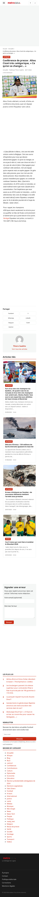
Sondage (10, 834)
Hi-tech (9, 793)
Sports (8, 539)
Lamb (9, 801)
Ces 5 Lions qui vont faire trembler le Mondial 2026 (19, 543)
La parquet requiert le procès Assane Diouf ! (20, 698)
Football (10, 791)
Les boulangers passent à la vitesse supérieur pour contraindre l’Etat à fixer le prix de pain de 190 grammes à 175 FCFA (20, 689)
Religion (10, 824)
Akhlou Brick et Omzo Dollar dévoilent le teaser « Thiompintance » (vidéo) (20, 680)
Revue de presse (13, 826)
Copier (28, 322)
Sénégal (6, 218)
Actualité (7, 57)
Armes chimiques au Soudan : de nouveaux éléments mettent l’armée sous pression (18, 494)
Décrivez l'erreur (10, 606)
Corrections (6, 883)
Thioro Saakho (19, 70)
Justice (9, 799)
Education (10, 778)
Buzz (8, 760)
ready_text (11, 821)
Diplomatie (11, 773)
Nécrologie (11, 809)
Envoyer (9, 622)
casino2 (10, 763)
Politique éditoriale (9, 879)
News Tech (11, 814)
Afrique (9, 755)
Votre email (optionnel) (13, 598)
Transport (10, 839)
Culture (9, 771)
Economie (10, 776)
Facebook (11, 313)
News (9, 811)
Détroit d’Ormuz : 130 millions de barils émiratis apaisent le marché (19, 445)
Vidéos (9, 842)
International (12, 796)
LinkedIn (28, 318)
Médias (9, 804)
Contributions (12, 768)
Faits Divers (11, 788)
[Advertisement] (19, 26)
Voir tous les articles (19, 349)
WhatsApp (11, 318)
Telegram (11, 323)
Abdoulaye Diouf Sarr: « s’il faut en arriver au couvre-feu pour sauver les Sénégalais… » (20, 714)
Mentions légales (8, 886)
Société (9, 832)
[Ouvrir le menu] (4, 3)
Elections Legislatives (15, 786)
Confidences (11, 766)
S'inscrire (19, 739)
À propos (5, 873)
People (9, 816)
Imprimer (11, 327)
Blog (8, 758)
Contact (5, 876)
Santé (9, 829)
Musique (10, 806)
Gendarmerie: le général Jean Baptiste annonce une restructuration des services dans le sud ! (20, 705)
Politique (10, 819)
